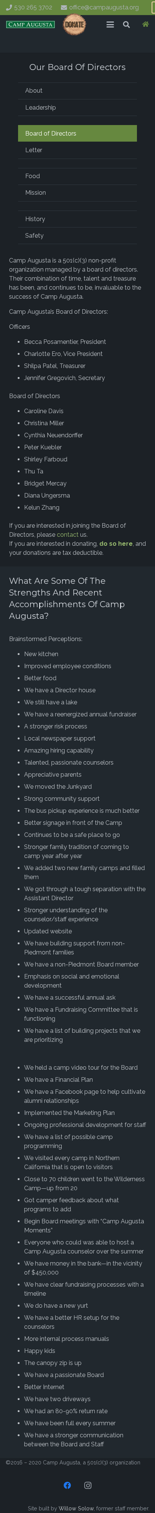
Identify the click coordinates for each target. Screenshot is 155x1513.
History (35, 219)
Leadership (40, 107)
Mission (35, 192)
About (34, 90)
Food (32, 176)
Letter (33, 150)
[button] (110, 24)
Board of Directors (50, 133)
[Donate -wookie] (74, 24)
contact (68, 534)
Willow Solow (76, 1508)
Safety (34, 235)
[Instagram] (87, 1485)
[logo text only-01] (30, 24)
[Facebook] (67, 1485)
